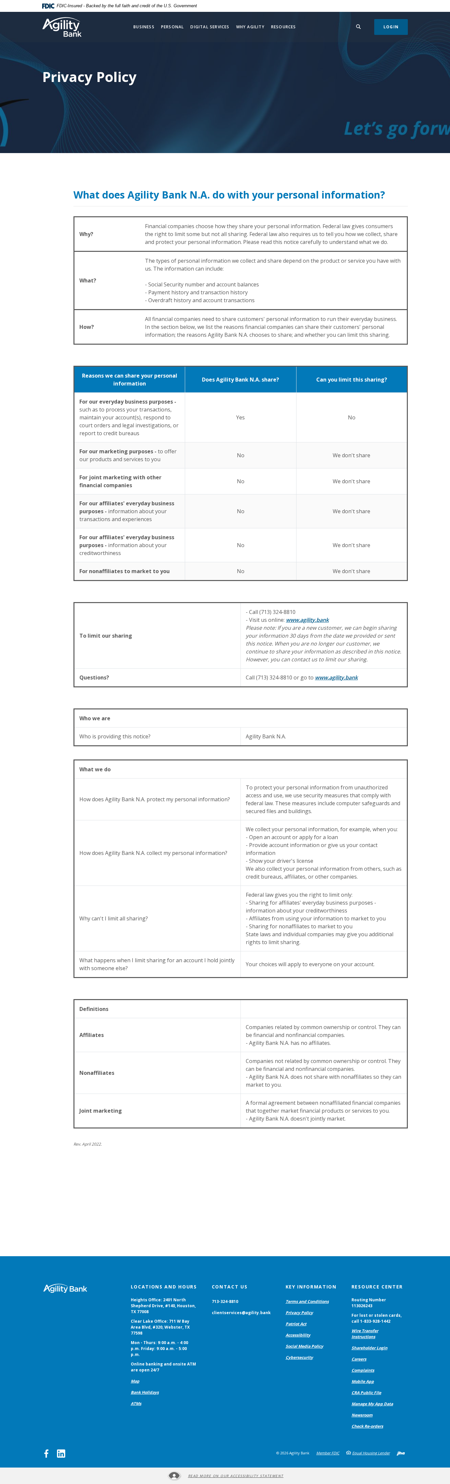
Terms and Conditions (307, 1301)
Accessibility (298, 1335)
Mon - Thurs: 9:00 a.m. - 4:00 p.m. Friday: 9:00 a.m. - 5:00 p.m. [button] (159, 1348)
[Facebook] (46, 1453)
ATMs (136, 1403)
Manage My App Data (372, 1404)
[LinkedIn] (61, 1453)
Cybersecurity (299, 1357)
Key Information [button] (311, 1287)
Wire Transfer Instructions (365, 1333)
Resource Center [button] (377, 1287)
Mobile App (363, 1381)
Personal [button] (172, 27)
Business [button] (144, 27)
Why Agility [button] (250, 27)
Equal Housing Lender (371, 1452)
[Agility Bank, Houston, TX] (62, 27)
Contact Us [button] (230, 1287)
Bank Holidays (145, 1392)
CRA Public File (366, 1392)
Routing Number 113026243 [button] (369, 1303)
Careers (359, 1359)
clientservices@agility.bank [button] (241, 1312)
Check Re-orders (367, 1426)
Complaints (363, 1370)
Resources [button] (283, 27)
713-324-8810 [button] (225, 1301)
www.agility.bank (307, 619)
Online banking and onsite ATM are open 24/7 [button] (163, 1367)
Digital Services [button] (209, 27)
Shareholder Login (369, 1348)
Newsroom (362, 1415)
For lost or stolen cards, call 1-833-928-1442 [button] (377, 1318)
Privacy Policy (299, 1312)
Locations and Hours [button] (164, 1287)
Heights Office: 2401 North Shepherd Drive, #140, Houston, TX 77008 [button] (163, 1305)
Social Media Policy (304, 1346)
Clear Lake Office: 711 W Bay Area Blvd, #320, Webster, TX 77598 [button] (160, 1327)
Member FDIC (327, 1452)
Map (135, 1381)
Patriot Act (296, 1324)
